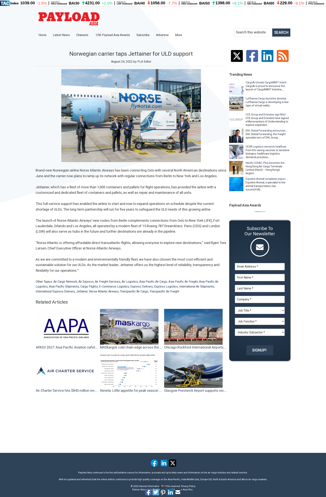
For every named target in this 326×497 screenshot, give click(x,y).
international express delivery (55, 291)
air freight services (107, 281)
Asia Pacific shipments (64, 286)
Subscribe (143, 35)
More (179, 35)
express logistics (166, 286)
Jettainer (82, 291)
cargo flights (89, 286)
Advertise (162, 35)
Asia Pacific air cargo (153, 281)
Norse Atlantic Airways (104, 291)
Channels (82, 35)
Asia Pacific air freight (183, 281)
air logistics (130, 281)
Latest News (61, 35)
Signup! (259, 350)
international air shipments (196, 286)
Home (42, 35)
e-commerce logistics (114, 286)
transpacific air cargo (134, 291)
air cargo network (65, 281)
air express (86, 281)
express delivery (141, 286)
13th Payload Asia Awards (112, 35)
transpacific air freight (164, 291)
